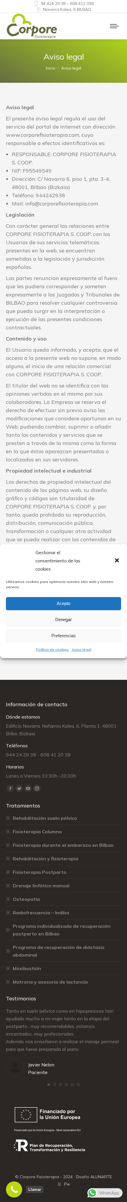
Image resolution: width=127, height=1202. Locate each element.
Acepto (63, 603)
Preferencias (63, 635)
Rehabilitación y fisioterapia (45, 859)
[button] (117, 560)
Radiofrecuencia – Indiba (41, 913)
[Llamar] (14, 1189)
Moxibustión (27, 968)
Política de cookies (52, 649)
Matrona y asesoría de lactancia (50, 982)
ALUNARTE (101, 1176)
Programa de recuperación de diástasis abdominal (59, 951)
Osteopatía (26, 899)
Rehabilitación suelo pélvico (45, 818)
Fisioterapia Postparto (39, 872)
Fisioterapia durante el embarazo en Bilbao (63, 845)
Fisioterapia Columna (37, 832)
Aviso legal (81, 649)
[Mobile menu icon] (114, 26)
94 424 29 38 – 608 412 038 (67, 3)
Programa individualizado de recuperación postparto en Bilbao (61, 930)
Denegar (63, 619)
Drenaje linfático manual (41, 886)
